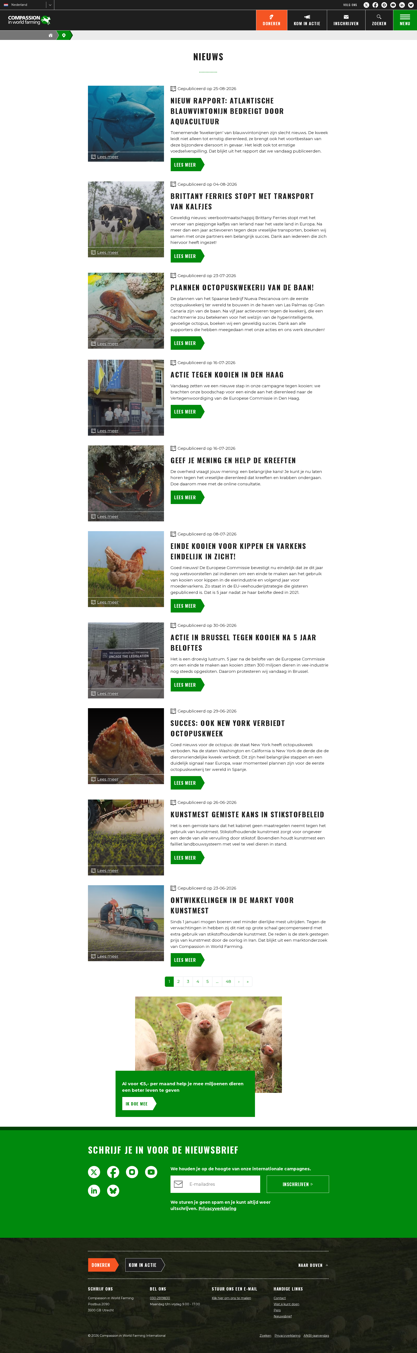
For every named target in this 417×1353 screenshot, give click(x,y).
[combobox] (11, 5)
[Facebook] (375, 5)
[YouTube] (393, 5)
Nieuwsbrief (283, 1316)
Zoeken (265, 1336)
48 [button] (228, 981)
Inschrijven (296, 1184)
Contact (280, 1298)
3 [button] (188, 981)
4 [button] (197, 981)
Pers (277, 1310)
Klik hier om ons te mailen (231, 1298)
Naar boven (310, 1265)
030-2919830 (160, 1298)
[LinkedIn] (402, 5)
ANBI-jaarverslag (316, 1336)
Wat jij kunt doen (286, 1304)
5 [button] (207, 981)
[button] (217, 982)
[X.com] (366, 5)
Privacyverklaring (287, 1336)
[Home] (50, 35)
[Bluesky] (411, 5)
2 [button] (178, 981)
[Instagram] (384, 5)
